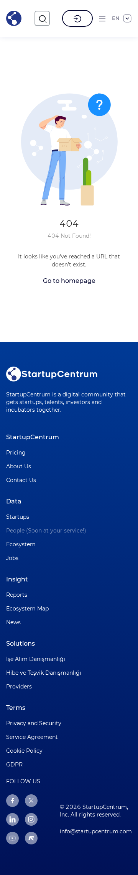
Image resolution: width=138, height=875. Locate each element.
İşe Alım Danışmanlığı (35, 659)
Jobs (12, 558)
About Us (18, 466)
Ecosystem (21, 544)
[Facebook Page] (12, 800)
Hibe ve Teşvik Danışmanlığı (43, 672)
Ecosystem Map (27, 608)
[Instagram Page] (31, 819)
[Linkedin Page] (12, 819)
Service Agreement (32, 737)
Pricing (16, 452)
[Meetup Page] (31, 838)
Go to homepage (69, 280)
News (13, 622)
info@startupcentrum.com (96, 831)
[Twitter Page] (31, 800)
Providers (19, 686)
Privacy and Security (33, 723)
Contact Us (21, 480)
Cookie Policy (24, 750)
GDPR (14, 764)
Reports (16, 594)
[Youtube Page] (12, 838)
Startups (17, 516)
